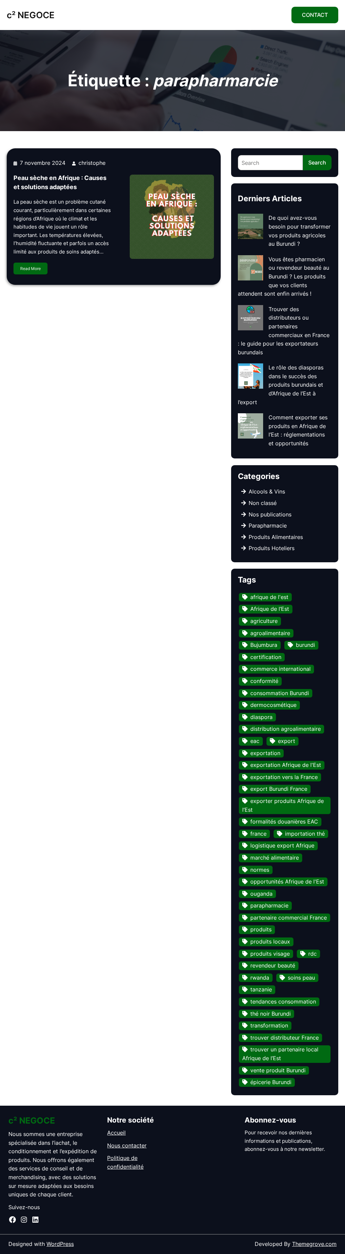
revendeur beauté (272, 965)
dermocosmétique (273, 704)
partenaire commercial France (288, 917)
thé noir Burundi (270, 1013)
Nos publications (270, 514)
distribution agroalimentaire (285, 728)
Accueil (116, 1132)
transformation (269, 1025)
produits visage (270, 953)
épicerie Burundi (270, 1082)
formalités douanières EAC (284, 821)
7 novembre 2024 (42, 162)
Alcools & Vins (267, 491)
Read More (30, 268)
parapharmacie (269, 905)
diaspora (261, 717)
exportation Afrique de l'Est (285, 765)
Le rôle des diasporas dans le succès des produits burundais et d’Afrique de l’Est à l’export (280, 384)
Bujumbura (263, 644)
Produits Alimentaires (276, 537)
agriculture (264, 621)
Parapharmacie (268, 525)
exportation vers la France (284, 777)
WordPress (60, 1244)
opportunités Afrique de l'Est (287, 881)
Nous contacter (127, 1145)
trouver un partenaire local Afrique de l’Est (280, 1054)
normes (259, 869)
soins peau (301, 977)
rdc (312, 953)
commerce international (280, 668)
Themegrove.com (314, 1244)
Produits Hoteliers (271, 548)
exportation (265, 753)
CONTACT (315, 14)
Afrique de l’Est (269, 608)
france (258, 833)
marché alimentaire (274, 857)
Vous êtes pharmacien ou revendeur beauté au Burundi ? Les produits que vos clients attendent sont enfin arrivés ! (283, 276)
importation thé (305, 833)
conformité (264, 681)
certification (265, 657)
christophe (92, 162)
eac (254, 741)
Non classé (263, 503)
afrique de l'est (269, 597)
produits (261, 929)
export (286, 741)
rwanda (259, 977)
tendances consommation (283, 1001)
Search (317, 162)
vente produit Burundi (278, 1070)
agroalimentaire (270, 633)
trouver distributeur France (284, 1037)
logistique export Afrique (282, 845)
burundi (305, 644)
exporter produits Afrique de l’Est (283, 805)
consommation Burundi (279, 693)
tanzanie (261, 989)
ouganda (261, 893)
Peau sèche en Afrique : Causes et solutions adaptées (59, 182)
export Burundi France (278, 788)
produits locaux (270, 941)
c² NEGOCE (31, 14)
